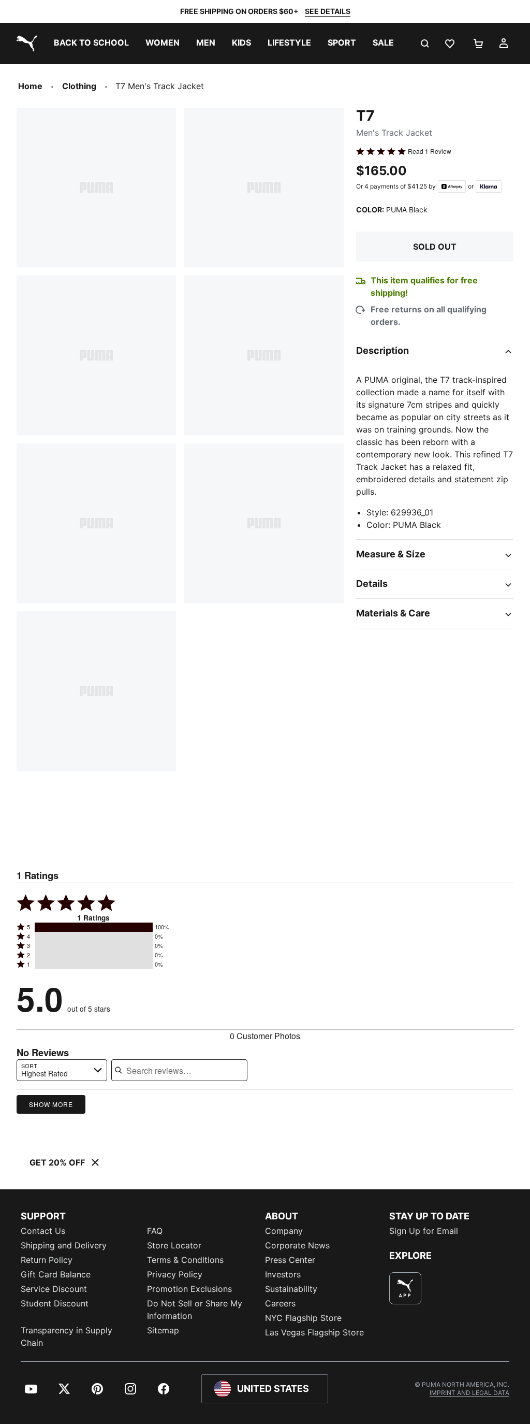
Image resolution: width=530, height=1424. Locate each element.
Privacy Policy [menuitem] (174, 1274)
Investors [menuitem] (283, 1274)
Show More (51, 1104)
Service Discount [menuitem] (54, 1289)
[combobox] (62, 1070)
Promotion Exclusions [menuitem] (189, 1289)
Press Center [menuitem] (290, 1260)
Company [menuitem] (284, 1231)
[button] (94, 927)
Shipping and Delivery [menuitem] (64, 1245)
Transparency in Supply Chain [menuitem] (66, 1336)
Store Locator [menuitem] (174, 1245)
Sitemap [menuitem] (163, 1330)
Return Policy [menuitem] (46, 1260)
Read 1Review (429, 151)
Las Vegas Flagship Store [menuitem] (314, 1332)
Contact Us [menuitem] (43, 1231)
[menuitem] (91, 43)
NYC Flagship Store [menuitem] (303, 1318)
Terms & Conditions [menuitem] (185, 1260)
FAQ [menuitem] (155, 1231)
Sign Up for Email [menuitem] (423, 1231)
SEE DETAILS (327, 11)
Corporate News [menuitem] (297, 1245)
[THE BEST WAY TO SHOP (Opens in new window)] (405, 1288)
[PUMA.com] (25, 43)
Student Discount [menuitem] (55, 1303)
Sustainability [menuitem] (291, 1289)
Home (30, 86)
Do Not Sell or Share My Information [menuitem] (194, 1309)
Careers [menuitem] (280, 1303)
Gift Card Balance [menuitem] (56, 1274)
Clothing (79, 86)
